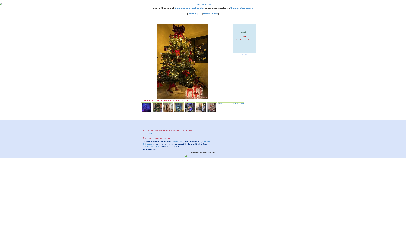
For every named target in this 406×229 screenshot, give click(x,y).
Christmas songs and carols (188, 7)
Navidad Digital (177, 141)
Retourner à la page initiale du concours (156, 134)
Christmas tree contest (241, 7)
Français (206, 14)
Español (198, 14)
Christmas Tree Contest (151, 146)
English (191, 14)
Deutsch (214, 14)
